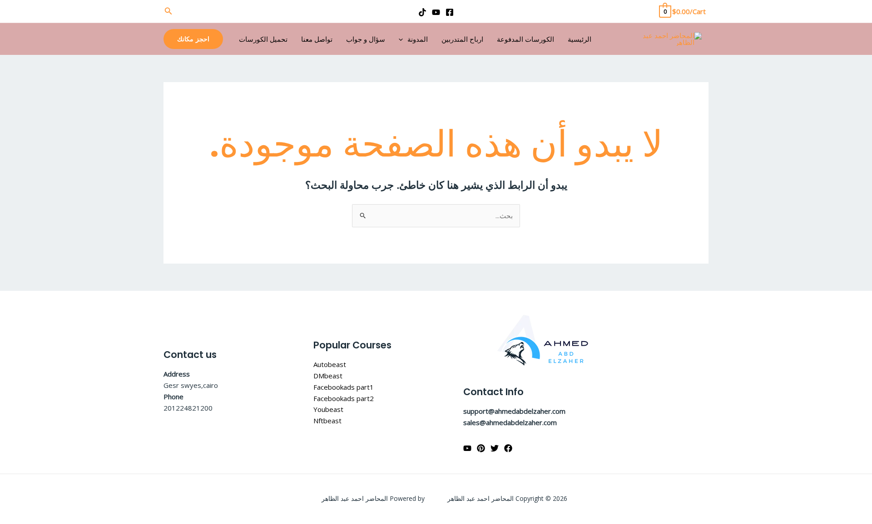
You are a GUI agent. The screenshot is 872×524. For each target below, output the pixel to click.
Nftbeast (327, 420)
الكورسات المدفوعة (525, 39)
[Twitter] (494, 448)
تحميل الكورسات (263, 39)
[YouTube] (436, 12)
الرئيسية (579, 39)
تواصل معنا (316, 39)
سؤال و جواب (365, 39)
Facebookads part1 (343, 387)
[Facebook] (450, 12)
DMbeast (327, 375)
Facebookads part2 (343, 398)
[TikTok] (422, 12)
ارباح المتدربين (462, 39)
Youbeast (328, 409)
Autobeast (329, 364)
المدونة (417, 39)
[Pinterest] (481, 448)
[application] (403, 39)
